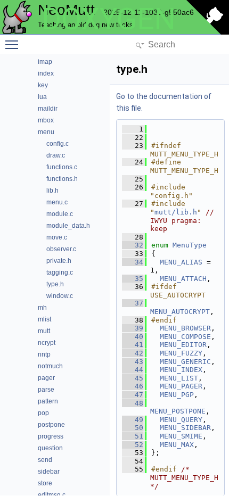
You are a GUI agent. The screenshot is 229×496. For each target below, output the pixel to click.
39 (132, 328)
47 (132, 395)
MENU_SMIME (181, 436)
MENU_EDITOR (183, 345)
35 (132, 279)
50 (132, 428)
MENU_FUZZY (181, 353)
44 (132, 370)
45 (132, 378)
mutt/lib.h (175, 212)
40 (132, 337)
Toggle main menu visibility (13, 44)
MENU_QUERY (181, 420)
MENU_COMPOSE (185, 337)
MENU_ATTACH (183, 279)
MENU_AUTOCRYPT (180, 312)
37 (132, 303)
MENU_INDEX (181, 370)
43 (132, 362)
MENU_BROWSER (185, 328)
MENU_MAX (177, 445)
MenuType (190, 245)
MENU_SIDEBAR (185, 428)
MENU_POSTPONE (178, 411)
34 (132, 262)
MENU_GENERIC (185, 362)
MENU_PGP (177, 395)
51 (132, 436)
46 (132, 386)
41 (132, 345)
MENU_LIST (179, 378)
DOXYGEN (109, 19)
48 (132, 403)
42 (132, 353)
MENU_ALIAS (181, 262)
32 (132, 245)
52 (132, 445)
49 (132, 420)
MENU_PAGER (181, 386)
